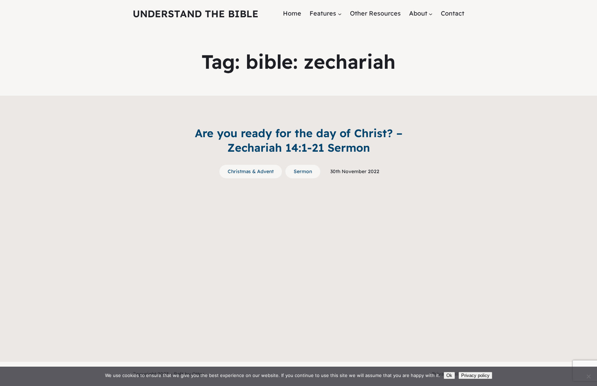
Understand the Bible (195, 14)
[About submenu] (431, 14)
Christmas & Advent (251, 171)
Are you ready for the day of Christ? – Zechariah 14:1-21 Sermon (298, 140)
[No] (588, 376)
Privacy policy (475, 375)
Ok (449, 375)
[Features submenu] (340, 14)
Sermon (303, 171)
